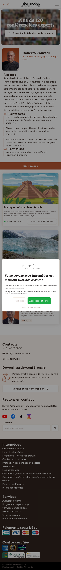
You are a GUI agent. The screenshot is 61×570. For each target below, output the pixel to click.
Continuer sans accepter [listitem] (31, 307)
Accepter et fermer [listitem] (39, 301)
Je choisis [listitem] (19, 301)
